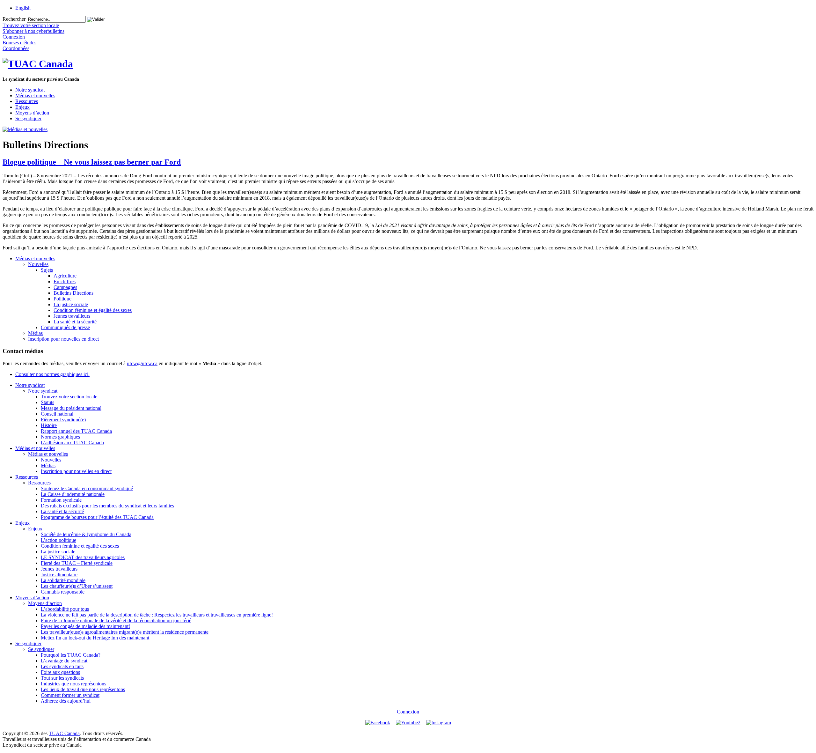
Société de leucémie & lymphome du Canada (86, 534)
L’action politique (58, 540)
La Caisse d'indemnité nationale (73, 494)
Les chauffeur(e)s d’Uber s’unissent (77, 586)
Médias (35, 333)
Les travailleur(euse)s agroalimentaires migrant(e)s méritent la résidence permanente (124, 632)
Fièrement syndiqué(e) (63, 419)
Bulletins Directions (73, 293)
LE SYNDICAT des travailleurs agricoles (83, 557)
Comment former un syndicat (70, 695)
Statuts (47, 402)
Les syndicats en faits (62, 666)
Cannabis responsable (62, 591)
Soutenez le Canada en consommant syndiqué (87, 488)
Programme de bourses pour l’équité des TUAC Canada (97, 517)
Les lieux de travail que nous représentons (83, 689)
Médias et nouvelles (35, 95)
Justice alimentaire (59, 574)
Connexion (408, 711)
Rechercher (14, 19)
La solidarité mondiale (63, 580)
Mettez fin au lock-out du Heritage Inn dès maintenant (95, 637)
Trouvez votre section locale (69, 396)
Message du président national (71, 408)
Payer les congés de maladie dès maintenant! (85, 626)
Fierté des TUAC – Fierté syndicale (77, 563)
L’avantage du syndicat (64, 660)
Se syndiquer (28, 118)
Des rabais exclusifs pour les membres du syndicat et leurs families (107, 505)
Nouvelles (38, 264)
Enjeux (22, 107)
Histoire (49, 425)
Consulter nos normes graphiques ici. (52, 374)
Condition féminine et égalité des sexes (93, 310)
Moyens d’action (32, 112)
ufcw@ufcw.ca (142, 363)
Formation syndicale (61, 500)
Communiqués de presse (65, 327)
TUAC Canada (64, 733)
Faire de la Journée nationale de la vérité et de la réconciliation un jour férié (116, 620)
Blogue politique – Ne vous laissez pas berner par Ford (92, 162)
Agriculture (65, 275)
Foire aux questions (60, 672)
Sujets (47, 270)
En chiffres (65, 281)
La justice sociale (71, 304)
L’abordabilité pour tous (65, 609)
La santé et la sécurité (75, 321)
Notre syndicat (30, 89)
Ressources (26, 101)
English (23, 8)
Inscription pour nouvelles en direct (63, 339)
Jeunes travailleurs (72, 316)
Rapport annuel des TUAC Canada (76, 431)
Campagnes (65, 287)
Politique (62, 298)
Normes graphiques (60, 436)
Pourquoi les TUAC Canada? (70, 655)
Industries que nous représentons (73, 683)
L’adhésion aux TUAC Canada (72, 442)
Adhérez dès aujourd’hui (66, 701)
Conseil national (57, 414)
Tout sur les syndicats (62, 678)
